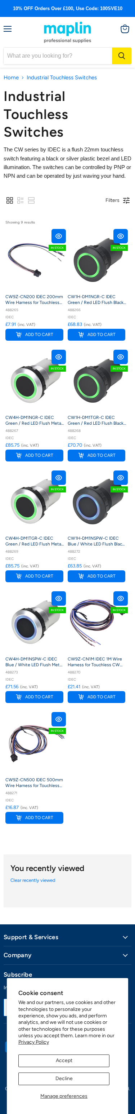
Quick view (58, 236)
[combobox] (58, 56)
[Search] (121, 56)
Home (11, 78)
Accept (64, 1060)
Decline (64, 1078)
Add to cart (39, 334)
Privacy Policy (33, 1042)
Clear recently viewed (32, 880)
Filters (112, 200)
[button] (9, 200)
